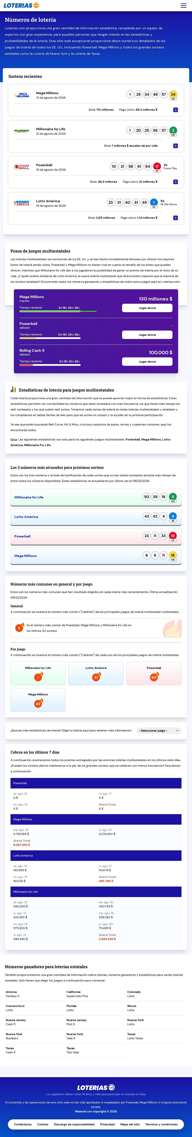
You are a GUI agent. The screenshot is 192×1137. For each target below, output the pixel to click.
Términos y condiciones (161, 1124)
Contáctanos (23, 1124)
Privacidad (107, 1124)
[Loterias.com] (21, 10)
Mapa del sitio (130, 1124)
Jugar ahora (147, 308)
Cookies (42, 1124)
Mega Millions (25, 556)
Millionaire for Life (29, 497)
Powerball (22, 536)
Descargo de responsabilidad (74, 1124)
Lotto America (26, 517)
